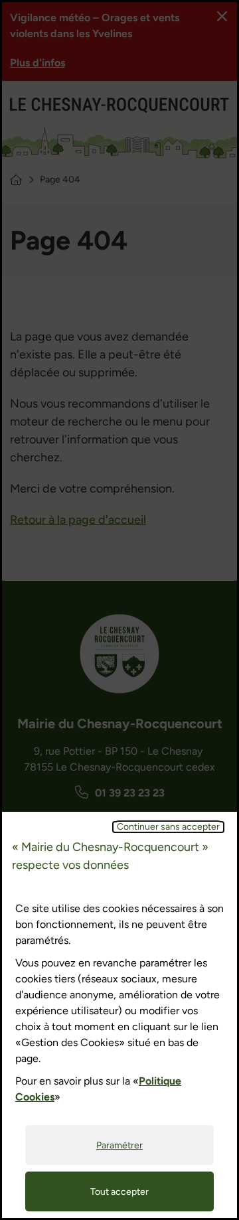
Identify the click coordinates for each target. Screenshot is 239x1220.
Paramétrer (119, 1145)
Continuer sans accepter (168, 827)
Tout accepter (119, 1191)
